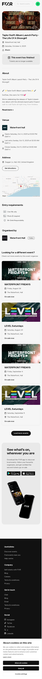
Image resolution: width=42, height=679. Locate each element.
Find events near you (12, 555)
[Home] (7, 4)
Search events (25, 4)
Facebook (11, 627)
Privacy (7, 583)
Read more (7, 110)
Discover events (10, 552)
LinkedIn (10, 634)
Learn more (7, 657)
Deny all (21, 668)
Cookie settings (21, 674)
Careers (7, 577)
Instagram (11, 620)
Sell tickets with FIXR (12, 570)
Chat (6, 595)
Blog (6, 573)
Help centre (8, 558)
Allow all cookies (21, 663)
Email (6, 602)
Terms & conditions (11, 580)
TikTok (9, 623)
